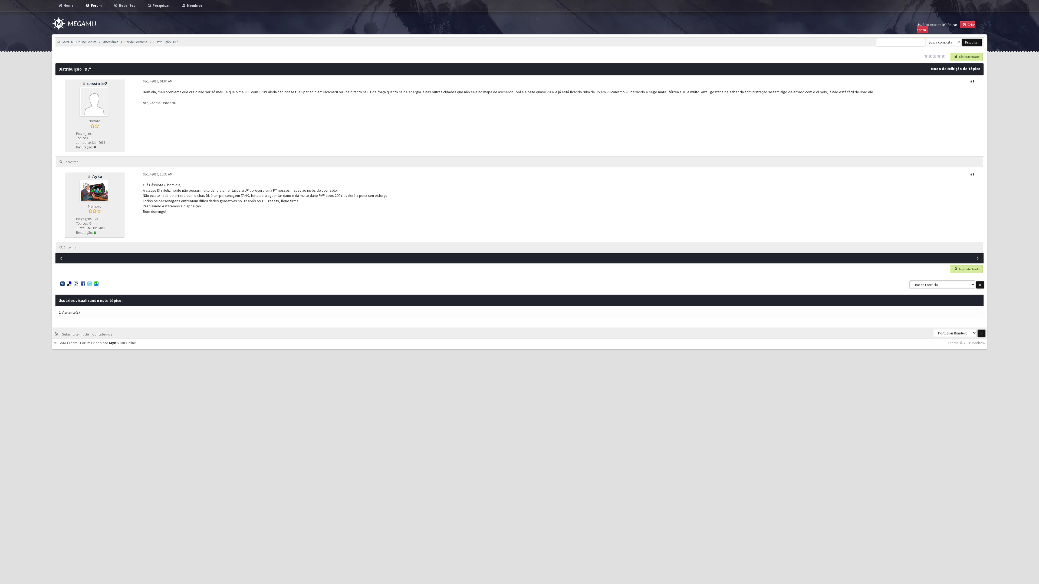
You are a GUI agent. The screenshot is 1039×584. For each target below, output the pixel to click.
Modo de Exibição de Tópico (956, 68)
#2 (972, 174)
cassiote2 (97, 84)
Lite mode (82, 334)
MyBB (114, 342)
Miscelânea (111, 42)
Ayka (97, 177)
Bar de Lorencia (135, 42)
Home (68, 5)
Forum (96, 5)
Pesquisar (161, 5)
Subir (67, 334)
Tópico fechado (968, 57)
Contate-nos (101, 334)
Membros (194, 5)
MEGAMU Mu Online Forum (76, 42)
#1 (972, 81)
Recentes (126, 5)
